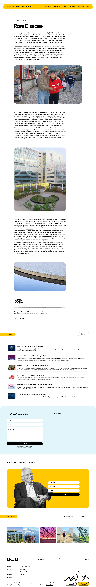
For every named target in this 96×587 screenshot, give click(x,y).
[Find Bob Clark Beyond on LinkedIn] (88, 559)
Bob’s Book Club (25, 567)
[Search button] (88, 6)
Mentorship (10, 567)
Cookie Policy (50, 585)
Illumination (29, 229)
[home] (19, 6)
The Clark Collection (26, 569)
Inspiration (9, 569)
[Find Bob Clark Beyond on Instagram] (86, 559)
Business (9, 574)
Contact (22, 574)
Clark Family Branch (26, 572)
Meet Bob (9, 577)
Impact (9, 572)
